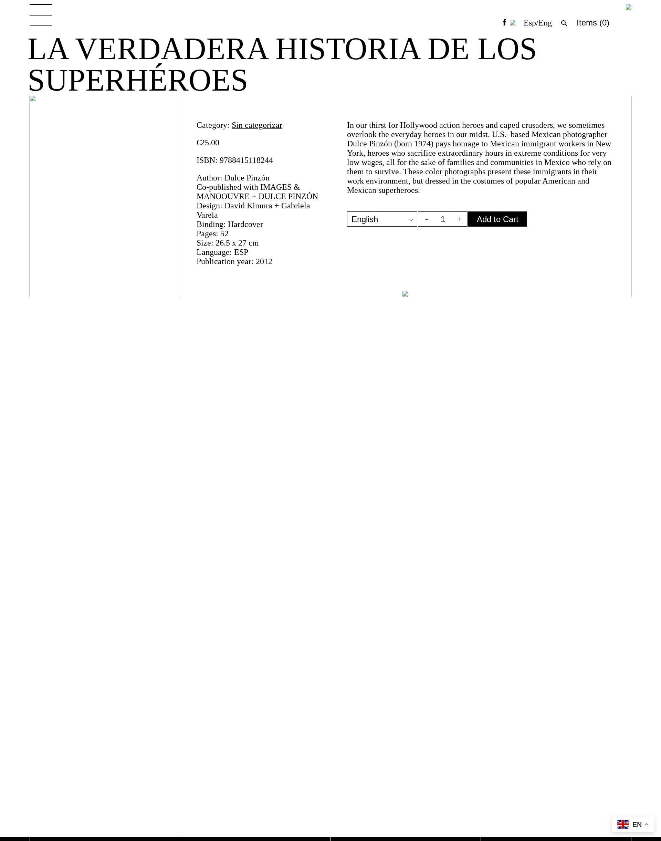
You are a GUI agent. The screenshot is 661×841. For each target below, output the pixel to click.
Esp (530, 22)
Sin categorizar (257, 125)
